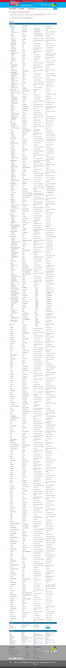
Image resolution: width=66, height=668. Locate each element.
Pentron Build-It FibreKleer (48, 350)
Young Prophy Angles (38, 541)
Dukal (23, 49)
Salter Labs (24, 464)
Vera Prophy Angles (38, 209)
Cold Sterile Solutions (50, 230)
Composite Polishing (14, 166)
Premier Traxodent (37, 278)
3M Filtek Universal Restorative (49, 334)
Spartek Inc (24, 506)
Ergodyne (23, 74)
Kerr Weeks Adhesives (38, 427)
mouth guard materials (50, 495)
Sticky (12, 271)
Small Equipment (13, 236)
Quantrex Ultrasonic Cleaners (37, 345)
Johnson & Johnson (25, 208)
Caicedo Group (12, 525)
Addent (11, 412)
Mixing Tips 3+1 (37, 543)
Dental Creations (13, 594)
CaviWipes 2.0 (49, 559)
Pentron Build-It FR (50, 45)
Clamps (12, 233)
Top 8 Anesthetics (49, 557)
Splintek (23, 508)
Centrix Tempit (49, 591)
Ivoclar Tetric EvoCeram (38, 183)
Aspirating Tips (49, 546)
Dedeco (11, 586)
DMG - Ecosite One (38, 421)
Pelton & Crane (24, 358)
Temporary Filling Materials (15, 288)
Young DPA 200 (49, 246)
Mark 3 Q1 (48, 552)
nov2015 (36, 519)
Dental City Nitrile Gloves (51, 31)
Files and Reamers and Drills (15, 276)
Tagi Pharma (24, 531)
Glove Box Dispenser (14, 70)
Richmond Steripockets (50, 255)
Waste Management (14, 103)
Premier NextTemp (37, 483)
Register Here (47, 627)
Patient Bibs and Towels (15, 52)
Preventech (12, 374)
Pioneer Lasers (24, 374)
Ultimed (23, 563)
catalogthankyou (12, 642)
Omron (23, 334)
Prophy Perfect (24, 409)
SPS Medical (24, 512)
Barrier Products (37, 603)
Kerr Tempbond (49, 344)
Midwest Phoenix (49, 524)
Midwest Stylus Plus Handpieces (37, 459)
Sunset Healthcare (25, 523)
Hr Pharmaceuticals (25, 179)
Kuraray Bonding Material (39, 529)
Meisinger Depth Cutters (39, 38)
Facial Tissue (13, 59)
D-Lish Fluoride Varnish (38, 211)
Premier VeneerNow (38, 471)
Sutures (12, 258)
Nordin (23, 321)
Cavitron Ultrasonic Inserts (49, 360)
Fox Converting (24, 110)
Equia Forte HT (49, 162)
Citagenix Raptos (37, 148)
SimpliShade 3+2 (37, 489)
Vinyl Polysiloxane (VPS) (15, 74)
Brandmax (12, 509)
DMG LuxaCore (49, 615)
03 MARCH (37, 302)
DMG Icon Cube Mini (50, 170)
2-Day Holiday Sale (38, 473)
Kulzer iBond (48, 329)
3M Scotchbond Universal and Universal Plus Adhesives (50, 108)
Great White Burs (37, 557)
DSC (23, 45)
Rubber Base (13, 79)
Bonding (12, 45)
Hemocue (23, 163)
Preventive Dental (25, 395)
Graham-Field (24, 139)
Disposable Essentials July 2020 (51, 173)
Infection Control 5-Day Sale (38, 389)
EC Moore (24, 55)
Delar (11, 588)
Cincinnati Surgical (13, 549)
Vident (23, 577)
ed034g (11, 644)
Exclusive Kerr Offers (50, 137)
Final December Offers (50, 102)
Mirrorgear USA (24, 303)
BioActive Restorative (50, 38)
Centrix (11, 329)
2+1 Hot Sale (36, 213)
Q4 (35, 316)
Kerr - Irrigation (49, 602)
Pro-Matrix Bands (49, 512)
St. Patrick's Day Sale (50, 611)
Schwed (23, 472)
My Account (27, 651)
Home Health (13, 311)
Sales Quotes (11, 626)
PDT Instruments (49, 122)
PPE (47, 440)
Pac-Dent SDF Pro (37, 122)
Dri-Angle (23, 39)
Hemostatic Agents (14, 227)
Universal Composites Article (50, 607)
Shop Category (12, 25)
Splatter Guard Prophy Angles (50, 413)
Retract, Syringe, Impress (39, 559)
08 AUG (36, 300)
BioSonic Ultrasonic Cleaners (49, 165)
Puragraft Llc (24, 421)
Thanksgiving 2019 (50, 292)
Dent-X (11, 614)
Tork (23, 553)
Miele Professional (25, 301)
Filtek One (36, 601)
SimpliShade (48, 464)
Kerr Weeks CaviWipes (38, 431)
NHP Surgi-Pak (24, 315)
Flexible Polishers (14, 303)
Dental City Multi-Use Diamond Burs (38, 497)
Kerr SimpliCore (37, 79)
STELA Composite (37, 502)
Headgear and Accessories (15, 204)
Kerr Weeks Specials (38, 433)
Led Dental (24, 230)
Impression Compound (14, 80)
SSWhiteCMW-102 (50, 133)
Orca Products (24, 342)
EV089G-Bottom (49, 299)
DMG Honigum (37, 45)
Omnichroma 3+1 (49, 534)
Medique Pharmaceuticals (26, 273)
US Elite (23, 565)
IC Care (23, 185)
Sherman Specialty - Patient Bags (49, 577)
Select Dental (24, 480)
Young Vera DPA (49, 257)
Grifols (23, 145)
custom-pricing (24, 644)
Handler (23, 155)
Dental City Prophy (49, 276)
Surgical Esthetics (25, 525)
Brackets (12, 201)
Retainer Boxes (13, 179)
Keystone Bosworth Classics (37, 465)
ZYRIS (36, 25)
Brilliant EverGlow (37, 599)
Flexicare (23, 100)
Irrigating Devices (14, 280)
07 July (36, 325)
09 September (37, 321)
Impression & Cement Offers (38, 244)
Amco (11, 437)
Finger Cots (13, 69)
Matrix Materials (13, 183)
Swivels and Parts (14, 222)
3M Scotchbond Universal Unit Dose (50, 318)
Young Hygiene (49, 98)
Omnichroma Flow (37, 177)
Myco (23, 309)
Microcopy (24, 293)
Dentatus (11, 602)
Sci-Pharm (24, 476)
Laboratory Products (13, 160)
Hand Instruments (14, 279)
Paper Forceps (13, 146)
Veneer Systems (13, 47)
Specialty (12, 135)
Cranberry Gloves (37, 454)
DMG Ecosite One (37, 191)
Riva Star (48, 207)
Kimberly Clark (12, 358)
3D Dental (12, 394)
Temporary (12, 35)
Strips (12, 306)
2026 (35, 285)
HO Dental (24, 169)
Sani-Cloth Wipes (49, 331)
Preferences (47, 625)
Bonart (11, 505)
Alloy (11, 315)
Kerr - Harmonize (37, 583)
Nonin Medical (24, 317)
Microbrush (24, 289)
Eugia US (23, 78)
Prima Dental (24, 397)
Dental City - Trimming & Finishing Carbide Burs (50, 54)
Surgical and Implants (13, 320)
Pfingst (23, 362)
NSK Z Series (36, 58)
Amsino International (13, 448)
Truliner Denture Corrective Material (39, 333)
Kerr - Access (48, 595)
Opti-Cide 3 (48, 96)
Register (26, 650)
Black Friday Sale (37, 523)
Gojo (23, 135)
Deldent (47, 259)
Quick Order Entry (24, 625)
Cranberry (11, 333)
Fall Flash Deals (49, 520)
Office (12, 191)
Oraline (23, 340)
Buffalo (11, 515)
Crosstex (11, 335)
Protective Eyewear (14, 97)
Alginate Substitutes (14, 77)
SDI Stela (36, 419)
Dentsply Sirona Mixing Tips (50, 112)
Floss (12, 111)
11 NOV (36, 309)
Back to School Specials (39, 163)
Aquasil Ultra (48, 487)
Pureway (23, 423)
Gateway (23, 118)
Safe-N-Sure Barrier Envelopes (49, 369)
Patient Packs (36, 588)
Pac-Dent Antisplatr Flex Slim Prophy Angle (38, 409)
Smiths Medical (24, 490)
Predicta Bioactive (37, 269)
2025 (35, 312)
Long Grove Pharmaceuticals (27, 240)
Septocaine (48, 216)
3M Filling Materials (50, 394)
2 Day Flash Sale (37, 196)
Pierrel (23, 372)
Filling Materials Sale (38, 397)
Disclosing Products (14, 116)
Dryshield (23, 43)
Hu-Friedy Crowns (49, 613)
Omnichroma (48, 382)
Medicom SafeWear (50, 336)
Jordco (23, 212)
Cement (12, 196)
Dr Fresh (23, 37)
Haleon (23, 151)
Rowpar (23, 449)
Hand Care (12, 96)
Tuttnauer (24, 559)
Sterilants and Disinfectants (15, 90)
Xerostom (23, 606)
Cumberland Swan (13, 574)
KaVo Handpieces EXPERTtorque (49, 314)
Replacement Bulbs (14, 244)
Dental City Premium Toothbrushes (49, 392)
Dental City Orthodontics (39, 151)
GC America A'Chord (38, 456)
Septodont (12, 376)
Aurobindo (12, 468)
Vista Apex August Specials (37, 402)
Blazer (11, 499)
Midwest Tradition (49, 526)
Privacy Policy (11, 648)
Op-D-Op (23, 336)
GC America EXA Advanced (49, 580)
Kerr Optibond (37, 340)
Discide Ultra (48, 222)
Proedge (23, 405)
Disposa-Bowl (24, 31)
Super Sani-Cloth (49, 144)
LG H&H (23, 234)
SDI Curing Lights (49, 528)
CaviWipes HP (49, 561)
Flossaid (23, 102)
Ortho (12, 37)
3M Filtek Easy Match (38, 202)
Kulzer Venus (48, 220)
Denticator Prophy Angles (51, 94)
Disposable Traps (13, 291)
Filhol (23, 92)
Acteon (11, 408)
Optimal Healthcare (25, 338)
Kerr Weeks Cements (38, 425)
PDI (11, 368)
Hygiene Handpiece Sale (39, 485)
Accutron (11, 327)
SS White (11, 380)
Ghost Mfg (24, 124)
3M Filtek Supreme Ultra (39, 256)
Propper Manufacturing (26, 411)
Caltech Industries (13, 527)
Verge (23, 575)
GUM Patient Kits (37, 238)
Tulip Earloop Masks (38, 158)
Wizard (23, 600)
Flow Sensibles (37, 236)
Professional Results (25, 407)
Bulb (11, 519)
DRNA (23, 41)
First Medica (24, 98)
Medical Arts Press (25, 265)
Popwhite (23, 386)
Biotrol (11, 497)
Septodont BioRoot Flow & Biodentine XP (38, 230)
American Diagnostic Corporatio (13, 440)
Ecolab (23, 59)
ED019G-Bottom (49, 311)
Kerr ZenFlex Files (37, 338)
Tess (23, 543)
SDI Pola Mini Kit (49, 364)
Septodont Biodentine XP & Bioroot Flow (38, 436)
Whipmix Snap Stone (38, 77)
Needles (12, 30)
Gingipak (23, 126)
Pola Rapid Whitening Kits (50, 589)
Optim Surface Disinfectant (48, 422)
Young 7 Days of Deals (50, 475)
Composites (48, 263)
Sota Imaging (24, 502)
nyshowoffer (23, 642)
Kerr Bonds (36, 382)
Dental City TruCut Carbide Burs (39, 102)
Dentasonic (12, 600)
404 (46, 641)
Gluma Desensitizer (38, 357)
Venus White (48, 327)
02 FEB (36, 306)
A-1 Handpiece (12, 402)
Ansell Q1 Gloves (37, 43)
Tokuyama (24, 549)
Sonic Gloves (48, 127)
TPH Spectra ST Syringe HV (50, 404)
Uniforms (11, 259)
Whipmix (23, 596)
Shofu (11, 378)
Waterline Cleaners (49, 212)
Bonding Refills (49, 51)
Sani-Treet (48, 90)
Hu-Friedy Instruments (38, 215)
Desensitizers (13, 39)
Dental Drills (48, 563)
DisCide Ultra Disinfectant (48, 225)
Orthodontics (12, 199)
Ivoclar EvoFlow (37, 142)
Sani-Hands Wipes (49, 150)
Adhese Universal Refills (39, 539)
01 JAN (36, 307)
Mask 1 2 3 (48, 88)
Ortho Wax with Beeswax (51, 372)
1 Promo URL (36, 284)
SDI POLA (48, 251)
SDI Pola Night (49, 451)
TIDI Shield (48, 339)
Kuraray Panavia (37, 97)
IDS (23, 187)
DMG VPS (48, 77)
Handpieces (12, 214)
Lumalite (23, 242)
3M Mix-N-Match (49, 434)
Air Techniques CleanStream (36, 130)
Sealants (12, 109)
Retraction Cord (13, 228)
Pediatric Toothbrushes (50, 135)
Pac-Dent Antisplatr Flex (39, 391)
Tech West (24, 533)
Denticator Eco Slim (50, 290)
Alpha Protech (12, 431)
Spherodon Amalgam (50, 357)
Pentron (23, 360)
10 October (37, 315)
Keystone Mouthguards (38, 563)
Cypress (11, 576)
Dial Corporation (25, 25)
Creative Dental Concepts (14, 568)
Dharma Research (13, 618)
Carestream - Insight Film (51, 60)
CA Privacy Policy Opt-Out (13, 654)
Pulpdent (23, 419)
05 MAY (36, 304)
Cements (11, 34)
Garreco (23, 116)
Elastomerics (13, 202)
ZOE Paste (12, 85)
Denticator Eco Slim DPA (51, 188)
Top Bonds (48, 401)
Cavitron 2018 (49, 242)
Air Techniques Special (38, 62)
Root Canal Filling (14, 286)
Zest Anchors (24, 614)
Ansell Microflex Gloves (50, 555)
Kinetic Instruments (25, 222)
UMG (11, 388)
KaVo (11, 356)
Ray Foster (24, 433)
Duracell (23, 51)
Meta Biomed (24, 287)
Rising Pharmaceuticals (26, 445)
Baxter (11, 480)
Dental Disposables (13, 50)
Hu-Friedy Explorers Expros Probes (49, 281)
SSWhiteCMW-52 (49, 131)
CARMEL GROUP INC (13, 541)
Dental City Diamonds (50, 34)
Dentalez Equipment (13, 596)
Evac (23, 80)
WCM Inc (23, 588)
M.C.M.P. (23, 246)
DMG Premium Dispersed (51, 540)
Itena (23, 202)
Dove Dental (24, 35)
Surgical (12, 158)
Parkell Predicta (37, 75)
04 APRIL (36, 303)
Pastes (12, 305)
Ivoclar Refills (48, 544)
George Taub (24, 120)
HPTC (23, 177)
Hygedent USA (24, 183)
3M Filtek (48, 36)
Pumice (12, 178)
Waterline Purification (14, 102)
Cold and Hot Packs (14, 251)
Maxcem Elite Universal (50, 459)
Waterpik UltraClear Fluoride (49, 324)
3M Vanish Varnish (49, 62)
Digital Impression (14, 87)
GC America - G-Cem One (51, 514)
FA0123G (48, 609)
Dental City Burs (37, 586)
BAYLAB (11, 482)
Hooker (23, 173)
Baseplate (12, 264)
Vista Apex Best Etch (38, 442)
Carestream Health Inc (14, 537)
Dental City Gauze (37, 411)
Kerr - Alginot (36, 597)
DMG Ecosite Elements (38, 247)
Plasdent (11, 370)
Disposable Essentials (50, 175)
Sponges (12, 51)
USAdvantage (12, 390)
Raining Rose (24, 427)
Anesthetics (12, 27)
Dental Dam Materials (13, 231)
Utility (12, 68)
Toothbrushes (13, 107)
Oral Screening (13, 118)
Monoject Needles (37, 575)
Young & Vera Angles (50, 485)
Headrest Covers (13, 58)
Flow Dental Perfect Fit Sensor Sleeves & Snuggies (38, 194)
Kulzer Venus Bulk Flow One (50, 517)
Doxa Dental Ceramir (50, 379)
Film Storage (13, 124)
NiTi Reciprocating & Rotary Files (49, 266)
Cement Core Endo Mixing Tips (38, 199)
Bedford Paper (12, 488)
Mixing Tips (12, 194)
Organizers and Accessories (15, 283)
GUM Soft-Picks (37, 359)
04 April (36, 290)
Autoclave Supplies (14, 99)
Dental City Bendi (37, 124)
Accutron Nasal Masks (38, 175)
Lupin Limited (24, 244)
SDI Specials (48, 438)
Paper (12, 145)
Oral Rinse (12, 110)
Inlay (12, 268)
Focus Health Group (25, 106)
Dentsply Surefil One (50, 427)
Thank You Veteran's (38, 512)
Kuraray (11, 360)
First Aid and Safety (14, 310)
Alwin (11, 433)
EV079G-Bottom (49, 295)
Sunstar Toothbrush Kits (39, 185)
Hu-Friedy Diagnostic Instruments (37, 48)
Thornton (23, 545)
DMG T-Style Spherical (50, 542)
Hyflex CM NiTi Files (50, 85)
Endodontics (12, 274)
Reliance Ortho (24, 437)
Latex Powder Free (14, 65)
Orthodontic (13, 156)
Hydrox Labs (24, 181)
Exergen (23, 86)
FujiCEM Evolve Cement (51, 377)
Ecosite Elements (37, 217)
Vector (23, 569)
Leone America (24, 232)
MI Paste (35, 448)
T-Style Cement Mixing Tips (50, 347)
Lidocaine (48, 406)
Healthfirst (24, 161)
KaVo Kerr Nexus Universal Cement (51, 199)
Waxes (11, 262)
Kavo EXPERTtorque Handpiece (37, 469)
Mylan (23, 311)
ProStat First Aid (25, 413)
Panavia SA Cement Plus (39, 533)
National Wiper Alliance (50, 386)
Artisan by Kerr (49, 238)
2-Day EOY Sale (37, 477)
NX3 (47, 114)
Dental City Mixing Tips (38, 364)
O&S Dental (24, 330)
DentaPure (36, 569)
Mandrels (12, 304)
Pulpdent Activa (49, 83)
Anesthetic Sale (49, 287)
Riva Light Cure (37, 265)
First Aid (11, 309)
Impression (13, 197)
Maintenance (13, 221)
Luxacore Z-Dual (49, 491)
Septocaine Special (38, 169)
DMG (11, 345)
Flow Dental (24, 104)
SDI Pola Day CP (49, 453)
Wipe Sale (48, 68)
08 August (37, 322)
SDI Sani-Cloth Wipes (38, 267)
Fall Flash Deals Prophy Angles (50, 510)
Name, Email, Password (49, 624)
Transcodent (24, 557)
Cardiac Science (13, 531)
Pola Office (48, 457)
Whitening (12, 46)
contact (23, 634)
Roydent (23, 451)
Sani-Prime (48, 146)
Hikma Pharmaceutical (26, 167)
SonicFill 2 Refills (37, 521)
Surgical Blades (13, 257)
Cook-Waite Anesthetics (38, 507)
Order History (11, 625)
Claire (11, 553)
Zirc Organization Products (49, 573)
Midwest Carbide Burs (38, 611)
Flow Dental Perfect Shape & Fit (39, 127)
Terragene (24, 539)
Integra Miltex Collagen (38, 335)
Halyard (23, 153)
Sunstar (11, 384)
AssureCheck (36, 153)
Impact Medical (24, 189)
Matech (23, 256)
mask (34, 632)
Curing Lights (13, 238)
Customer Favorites (50, 120)
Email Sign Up (35, 654)
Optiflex (35, 60)
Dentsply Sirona (12, 341)
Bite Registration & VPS (38, 545)
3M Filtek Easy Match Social (38, 505)
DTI (23, 47)
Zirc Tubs (48, 473)
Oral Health (48, 408)
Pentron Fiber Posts (50, 49)
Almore (11, 429)
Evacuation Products (13, 290)
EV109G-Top (49, 307)
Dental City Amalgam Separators (37, 134)
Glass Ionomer (13, 38)
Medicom (11, 362)
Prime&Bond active (38, 225)
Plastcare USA (24, 378)
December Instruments (50, 538)
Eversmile (24, 82)
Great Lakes (24, 141)
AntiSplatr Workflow (38, 491)
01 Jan (36, 288)
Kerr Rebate (36, 613)
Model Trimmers (13, 176)
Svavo (23, 529)
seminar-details (12, 636)
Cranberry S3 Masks (50, 550)
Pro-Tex (23, 415)
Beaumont (12, 486)
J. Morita (23, 206)
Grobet (23, 147)
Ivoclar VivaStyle (37, 99)
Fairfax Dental (24, 88)
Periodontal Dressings (14, 256)
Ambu (11, 435)
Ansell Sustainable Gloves (37, 52)
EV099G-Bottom (49, 303)
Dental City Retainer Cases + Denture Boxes (39, 161)
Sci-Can (23, 474)
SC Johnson (24, 470)
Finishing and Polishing (14, 297)
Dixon (23, 33)
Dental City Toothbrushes (39, 549)
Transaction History (36, 625)
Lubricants (12, 220)
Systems (12, 186)
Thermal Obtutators (50, 268)
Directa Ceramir (49, 104)
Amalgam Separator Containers (37, 281)
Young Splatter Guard (50, 410)
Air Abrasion (13, 163)
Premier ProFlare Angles (39, 173)
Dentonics (12, 612)
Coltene (11, 331)
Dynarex (23, 53)
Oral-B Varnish (37, 535)
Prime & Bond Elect (38, 361)
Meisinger (24, 283)
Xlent (23, 610)
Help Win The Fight (50, 274)
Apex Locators (13, 277)
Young (11, 392)
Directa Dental (24, 29)
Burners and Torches (14, 165)
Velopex (23, 571)
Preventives (12, 105)
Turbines (12, 223)
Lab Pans (12, 172)
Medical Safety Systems (26, 271)
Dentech (11, 604)
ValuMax (23, 567)
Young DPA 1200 (49, 244)
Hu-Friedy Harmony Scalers (49, 471)
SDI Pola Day (48, 455)
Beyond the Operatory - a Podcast (38, 658)
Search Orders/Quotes (12, 627)
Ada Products (12, 410)
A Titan (11, 400)
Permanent (13, 36)
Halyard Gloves (37, 384)
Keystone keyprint (37, 112)
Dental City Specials (50, 489)
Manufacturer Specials (38, 33)
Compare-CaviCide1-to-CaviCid (50, 642)
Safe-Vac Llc (24, 462)
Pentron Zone (36, 561)
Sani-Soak (48, 92)
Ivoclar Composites (37, 136)
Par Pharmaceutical (25, 350)
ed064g (23, 633)
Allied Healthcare (13, 425)
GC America (12, 343)
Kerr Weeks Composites (38, 423)
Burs (11, 129)
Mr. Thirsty (36, 108)
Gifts (12, 190)
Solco (23, 492)
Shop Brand (12, 324)
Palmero (23, 348)
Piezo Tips (48, 261)
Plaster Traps (13, 177)
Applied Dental (12, 460)
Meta (23, 285)
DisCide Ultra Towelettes (39, 207)
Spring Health (24, 510)
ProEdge (35, 144)
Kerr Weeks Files (37, 429)
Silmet (23, 488)
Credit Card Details (36, 626)
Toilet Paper (13, 60)
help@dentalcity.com (45, 662)
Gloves (35, 581)
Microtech (24, 297)
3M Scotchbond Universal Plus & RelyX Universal (50, 140)
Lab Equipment (13, 171)
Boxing (12, 266)
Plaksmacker (24, 376)
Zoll (23, 620)
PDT (23, 356)
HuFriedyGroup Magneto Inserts (38, 41)
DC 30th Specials (37, 366)
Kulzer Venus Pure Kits (38, 444)
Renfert (23, 439)
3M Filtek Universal (50, 570)
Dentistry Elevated (13, 608)
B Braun (11, 472)
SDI (23, 478)
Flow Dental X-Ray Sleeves (49, 375)
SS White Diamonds (50, 157)
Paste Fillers (13, 284)
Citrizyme (48, 507)
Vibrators (12, 181)
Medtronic (24, 281)
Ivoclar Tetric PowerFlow (39, 140)
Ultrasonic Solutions (14, 98)
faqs (10, 632)
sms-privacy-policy (36, 633)
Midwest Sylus (49, 522)
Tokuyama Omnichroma (38, 114)
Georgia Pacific (24, 122)
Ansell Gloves (48, 479)
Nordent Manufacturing (26, 319)
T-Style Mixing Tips (37, 573)
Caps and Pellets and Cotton (15, 226)
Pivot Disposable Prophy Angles (50, 41)
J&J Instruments (25, 204)
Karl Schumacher (25, 218)
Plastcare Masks (49, 234)
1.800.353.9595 (27, 6)
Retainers (12, 185)
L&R (23, 226)
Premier (11, 372)
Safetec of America (25, 460)
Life (23, 236)
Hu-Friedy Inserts (49, 240)
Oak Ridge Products (25, 332)
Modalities (24, 305)
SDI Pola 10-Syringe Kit (51, 367)
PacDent (23, 346)
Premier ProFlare (37, 64)
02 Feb (36, 287)
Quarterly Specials (37, 31)
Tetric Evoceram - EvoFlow (49, 443)
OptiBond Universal (50, 461)
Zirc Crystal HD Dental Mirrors (38, 376)
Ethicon (23, 76)
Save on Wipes (37, 617)
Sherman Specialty (25, 486)
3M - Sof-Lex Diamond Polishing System (38, 552)
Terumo (23, 541)
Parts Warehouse (25, 352)
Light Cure (12, 174)
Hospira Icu (24, 175)
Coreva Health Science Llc (14, 564)
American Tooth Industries (14, 444)
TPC (23, 555)
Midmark (23, 299)
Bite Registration (13, 75)
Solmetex (23, 494)
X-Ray (11, 121)
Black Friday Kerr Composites (37, 462)
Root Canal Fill (37, 615)
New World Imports (25, 313)
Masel (23, 254)
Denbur (11, 592)
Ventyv (23, 573)
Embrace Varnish (37, 555)
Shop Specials (37, 28)
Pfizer (23, 364)
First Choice (24, 96)
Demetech (12, 590)
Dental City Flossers (38, 399)
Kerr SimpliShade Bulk (38, 349)
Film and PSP (13, 122)
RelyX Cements (49, 617)
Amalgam (12, 316)
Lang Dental (24, 228)
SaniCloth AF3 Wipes (50, 81)
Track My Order (27, 654)
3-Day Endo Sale (37, 56)
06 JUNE (36, 305)
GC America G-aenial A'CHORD (37, 394)
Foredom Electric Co (25, 108)
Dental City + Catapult (38, 347)
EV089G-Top (49, 297)
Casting (12, 267)
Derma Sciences (12, 616)
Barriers (12, 95)
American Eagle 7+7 (50, 593)
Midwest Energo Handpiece (36, 220)
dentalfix (46, 643)
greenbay (11, 635)
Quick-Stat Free (37, 249)
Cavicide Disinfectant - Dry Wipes (51, 449)
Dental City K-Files (37, 593)
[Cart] (53, 4)
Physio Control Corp (25, 370)
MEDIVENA (24, 275)
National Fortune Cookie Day (38, 156)
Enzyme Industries (25, 70)
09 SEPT (36, 301)
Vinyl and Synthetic (14, 66)
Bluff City (11, 503)
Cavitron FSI (48, 253)
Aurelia (11, 466)
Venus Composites (37, 73)
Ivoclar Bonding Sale (50, 73)
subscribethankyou (13, 643)
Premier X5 (48, 218)
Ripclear (23, 443)
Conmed (11, 562)
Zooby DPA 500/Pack (50, 192)
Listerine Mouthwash (50, 500)
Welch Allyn (24, 590)
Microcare (24, 291)
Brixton (11, 513)
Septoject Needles (37, 351)
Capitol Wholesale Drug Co (14, 529)
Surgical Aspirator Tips (14, 296)
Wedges (12, 187)
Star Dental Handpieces (38, 475)
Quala (23, 425)
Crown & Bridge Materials (51, 236)
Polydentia (24, 384)
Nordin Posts (36, 54)
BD (10, 484)
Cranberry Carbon (49, 249)
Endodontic (13, 152)
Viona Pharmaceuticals (26, 579)
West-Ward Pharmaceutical (26, 594)
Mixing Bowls (13, 175)
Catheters (12, 250)
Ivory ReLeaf (48, 384)
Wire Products (13, 200)
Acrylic (12, 195)
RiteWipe (23, 447)
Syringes (12, 31)
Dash (11, 580)
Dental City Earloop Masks (37, 416)
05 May (36, 291)
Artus (11, 462)
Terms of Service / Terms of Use (14, 651)
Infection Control (13, 89)
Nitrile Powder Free (14, 64)
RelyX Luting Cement (38, 353)
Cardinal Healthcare (13, 533)
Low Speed (13, 219)
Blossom (11, 501)
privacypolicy (24, 635)
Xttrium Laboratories (25, 612)
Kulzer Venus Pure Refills (39, 446)
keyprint (35, 263)
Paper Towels (13, 53)
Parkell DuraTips (37, 120)
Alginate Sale (48, 43)
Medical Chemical (25, 267)
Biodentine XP (49, 530)
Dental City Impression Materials (38, 252)
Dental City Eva (49, 493)
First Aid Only (24, 94)
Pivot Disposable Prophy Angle (38, 591)
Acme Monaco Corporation (14, 406)
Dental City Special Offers (49, 29)
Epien (23, 72)
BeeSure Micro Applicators (36, 405)
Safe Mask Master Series (51, 75)
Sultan (11, 382)
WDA (47, 532)
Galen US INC (24, 114)
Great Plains (24, 143)
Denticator (12, 339)
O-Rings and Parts (14, 243)
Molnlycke (24, 307)
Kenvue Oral (24, 220)
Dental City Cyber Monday (37, 90)
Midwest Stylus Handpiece (36, 526)
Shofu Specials (49, 436)
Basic (11, 476)
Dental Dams (13, 234)
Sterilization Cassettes (14, 157)
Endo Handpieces (14, 275)
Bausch (11, 478)
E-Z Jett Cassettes (49, 228)
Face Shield (48, 181)
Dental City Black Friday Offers (38, 84)
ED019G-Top (49, 309)
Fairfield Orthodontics (25, 90)
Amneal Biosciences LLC (14, 446)
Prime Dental (24, 399)
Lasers (12, 237)
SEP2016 (36, 567)
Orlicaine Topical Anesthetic (37, 233)
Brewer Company (13, 511)
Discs (12, 133)
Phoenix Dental (24, 368)
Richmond (24, 441)
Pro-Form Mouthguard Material (50, 210)
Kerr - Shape (48, 597)
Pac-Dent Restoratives (38, 413)
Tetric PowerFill (37, 181)
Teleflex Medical (25, 535)
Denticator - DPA (37, 547)
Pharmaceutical (24, 366)
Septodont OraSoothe (38, 386)
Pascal (23, 354)
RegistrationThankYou (13, 641)
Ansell (11, 454)
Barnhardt (12, 474)
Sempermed (24, 482)
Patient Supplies (13, 206)
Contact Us (35, 651)
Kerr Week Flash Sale (38, 373)
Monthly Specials (37, 29)
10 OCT (36, 308)
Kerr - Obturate (49, 600)
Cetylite (11, 545)
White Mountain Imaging (26, 598)
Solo (23, 496)
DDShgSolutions (13, 584)
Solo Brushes (24, 498)
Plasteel (23, 380)
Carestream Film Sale (50, 79)
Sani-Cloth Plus (49, 142)
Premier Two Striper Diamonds (49, 566)
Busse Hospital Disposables (14, 523)
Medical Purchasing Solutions (27, 269)
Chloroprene (13, 67)
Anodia (11, 452)
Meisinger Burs (37, 500)
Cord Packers (13, 150)
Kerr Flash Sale (37, 330)
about (11, 634)
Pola (35, 92)
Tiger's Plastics (24, 547)
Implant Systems (13, 321)
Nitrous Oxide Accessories (15, 32)
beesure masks (37, 110)
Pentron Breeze (49, 47)
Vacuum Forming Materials (15, 180)
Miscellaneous (13, 48)
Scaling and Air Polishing (15, 113)
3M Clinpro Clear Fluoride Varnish (38, 188)
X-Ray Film (48, 285)
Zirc (23, 618)
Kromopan (24, 224)
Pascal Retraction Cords (38, 565)
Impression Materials (13, 72)
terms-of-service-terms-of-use (27, 641)
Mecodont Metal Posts (38, 342)
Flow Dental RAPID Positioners (49, 160)
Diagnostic (12, 151)
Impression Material (14, 73)
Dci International (13, 582)
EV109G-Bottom (49, 305)
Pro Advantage (24, 401)
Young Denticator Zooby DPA (50, 184)
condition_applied (24, 636)
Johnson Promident (25, 210)
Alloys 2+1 (36, 514)
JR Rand (23, 214)
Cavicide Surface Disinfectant (49, 419)
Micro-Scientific (25, 295)
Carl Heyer (12, 539)
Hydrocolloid (13, 82)
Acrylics (12, 162)
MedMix (23, 279)
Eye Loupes (13, 239)
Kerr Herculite (37, 510)
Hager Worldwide (25, 149)
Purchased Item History (25, 624)
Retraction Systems (14, 229)
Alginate (12, 76)
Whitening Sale (49, 214)
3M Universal (48, 502)
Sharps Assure (24, 484)
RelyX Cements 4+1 (38, 223)
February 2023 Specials (51, 548)
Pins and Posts (12, 209)
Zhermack (24, 616)
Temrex (23, 537)
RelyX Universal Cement (51, 353)
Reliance (23, 435)
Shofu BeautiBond (37, 260)
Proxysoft (23, 417)
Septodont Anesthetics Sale (38, 71)
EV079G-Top (49, 293)
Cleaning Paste (13, 40)
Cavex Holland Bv (13, 543)
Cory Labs (11, 566)
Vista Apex (36, 171)
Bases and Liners (13, 41)
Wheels (12, 307)
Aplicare (11, 458)
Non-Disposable (13, 261)
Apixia (11, 456)
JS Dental (24, 216)
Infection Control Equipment (15, 241)
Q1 (35, 286)
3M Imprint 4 (48, 477)
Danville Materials (13, 578)
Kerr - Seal (48, 604)
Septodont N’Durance (38, 537)
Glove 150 (48, 362)
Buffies (11, 517)
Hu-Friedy (12, 347)
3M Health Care (12, 396)
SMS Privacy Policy (12, 650)
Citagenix (11, 551)
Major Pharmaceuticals (26, 250)
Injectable (12, 28)
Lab (11, 203)
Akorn (11, 421)
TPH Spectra (48, 399)
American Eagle (12, 442)
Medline (23, 277)
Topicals (12, 29)
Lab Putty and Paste (14, 86)
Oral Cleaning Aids (14, 117)
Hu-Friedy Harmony (50, 153)
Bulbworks (12, 521)
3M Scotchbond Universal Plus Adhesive (50, 432)
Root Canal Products (50, 232)
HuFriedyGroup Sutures (38, 104)
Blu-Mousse (36, 271)
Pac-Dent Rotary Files (50, 283)
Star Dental (24, 514)
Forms (12, 139)
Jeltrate (35, 595)
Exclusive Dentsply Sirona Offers (50, 482)
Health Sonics (24, 159)
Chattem (11, 547)
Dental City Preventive (50, 177)
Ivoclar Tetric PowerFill (38, 138)
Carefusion (12, 535)
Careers (34, 650)
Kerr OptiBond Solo (50, 116)
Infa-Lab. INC (24, 191)
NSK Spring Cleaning (38, 106)
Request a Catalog (36, 657)
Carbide (12, 132)
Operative (12, 155)
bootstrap (23, 632)
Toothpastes (13, 112)
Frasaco (23, 112)
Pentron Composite (38, 531)
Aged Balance (23, 626)
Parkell (11, 366)
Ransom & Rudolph (25, 431)
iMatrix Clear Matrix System (37, 205)
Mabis (23, 248)
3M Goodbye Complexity (51, 425)
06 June (36, 292)
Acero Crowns (12, 404)
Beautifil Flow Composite (51, 468)
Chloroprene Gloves (50, 355)
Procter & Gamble (25, 403)
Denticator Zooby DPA (50, 186)
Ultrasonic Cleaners (50, 429)
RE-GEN (47, 568)
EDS (23, 61)
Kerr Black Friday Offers (39, 82)
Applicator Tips (13, 278)
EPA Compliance (49, 278)
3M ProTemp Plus (37, 579)
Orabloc (35, 577)
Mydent (11, 364)
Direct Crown (24, 27)
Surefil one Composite (50, 416)
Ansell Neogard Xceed (50, 536)
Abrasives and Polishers (15, 301)
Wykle (23, 604)
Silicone (12, 81)
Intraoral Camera (13, 242)
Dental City (12, 337)
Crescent (11, 570)
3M (10, 325)
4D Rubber (12, 398)
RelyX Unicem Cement (38, 355)
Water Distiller (13, 245)
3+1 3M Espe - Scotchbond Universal (37, 517)
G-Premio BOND (37, 276)
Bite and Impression (14, 265)
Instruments (12, 148)
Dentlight (11, 610)
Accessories (13, 136)
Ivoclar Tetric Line (37, 179)
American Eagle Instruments (48, 321)
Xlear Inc (23, 608)
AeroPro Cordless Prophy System (50, 204)
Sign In (26, 648)
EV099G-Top (49, 301)
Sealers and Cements (14, 287)
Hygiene (12, 153)
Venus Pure (36, 487)
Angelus (11, 450)
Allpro (11, 427)
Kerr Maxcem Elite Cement (37, 371)
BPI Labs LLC (12, 507)
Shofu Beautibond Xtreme (37, 439)
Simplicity (48, 466)
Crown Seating (12, 572)
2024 (35, 297)
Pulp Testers (13, 285)
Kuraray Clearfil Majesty (51, 397)
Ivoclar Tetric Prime (38, 258)
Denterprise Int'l (13, 606)
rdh (22, 643)
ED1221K (48, 100)
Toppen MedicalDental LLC (26, 551)
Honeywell (24, 171)
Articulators (13, 164)
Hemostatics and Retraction (14, 225)
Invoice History (35, 624)
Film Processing (13, 123)
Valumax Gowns (37, 605)
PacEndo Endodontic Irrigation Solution (49, 271)
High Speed (13, 218)
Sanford (23, 466)
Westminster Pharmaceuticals (27, 592)
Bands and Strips (14, 184)
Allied (11, 423)
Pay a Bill (26, 658)
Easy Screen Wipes (50, 148)
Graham (23, 137)
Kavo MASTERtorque (38, 328)
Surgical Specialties (25, 527)
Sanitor (23, 468)
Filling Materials (13, 44)
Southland (24, 504)
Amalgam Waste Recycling (15, 317)
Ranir (23, 429)
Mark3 (23, 252)
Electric (12, 217)
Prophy (12, 106)
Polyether (12, 78)
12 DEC (36, 310)
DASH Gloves (36, 94)
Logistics (23, 238)
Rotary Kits (13, 134)
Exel (23, 84)
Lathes (12, 173)
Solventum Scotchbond (38, 146)
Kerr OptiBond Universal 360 (38, 166)
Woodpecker (24, 602)
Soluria (23, 500)
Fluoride (12, 108)
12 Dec (36, 318)
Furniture (12, 240)
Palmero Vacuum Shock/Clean (37, 480)
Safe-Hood (24, 458)
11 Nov (36, 317)
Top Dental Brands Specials (39, 35)
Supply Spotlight (37, 227)
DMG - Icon (48, 129)
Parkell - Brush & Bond (50, 118)
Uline (23, 561)
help (10, 633)
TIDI (11, 386)
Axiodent (11, 470)
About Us (34, 648)
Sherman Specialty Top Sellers (38, 117)
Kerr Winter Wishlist (38, 87)
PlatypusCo (24, 382)
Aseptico (11, 464)
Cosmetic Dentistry (13, 43)
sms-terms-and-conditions (37, 634)
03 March (36, 289)
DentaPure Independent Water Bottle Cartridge (50, 585)
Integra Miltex (24, 200)
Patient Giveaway (13, 192)
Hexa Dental (24, 165)
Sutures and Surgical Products (15, 247)
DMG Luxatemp (37, 368)
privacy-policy (47, 636)
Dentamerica (12, 598)
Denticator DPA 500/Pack (51, 190)
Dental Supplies (49, 619)
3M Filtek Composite (50, 201)
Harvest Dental (24, 157)
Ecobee (23, 57)
